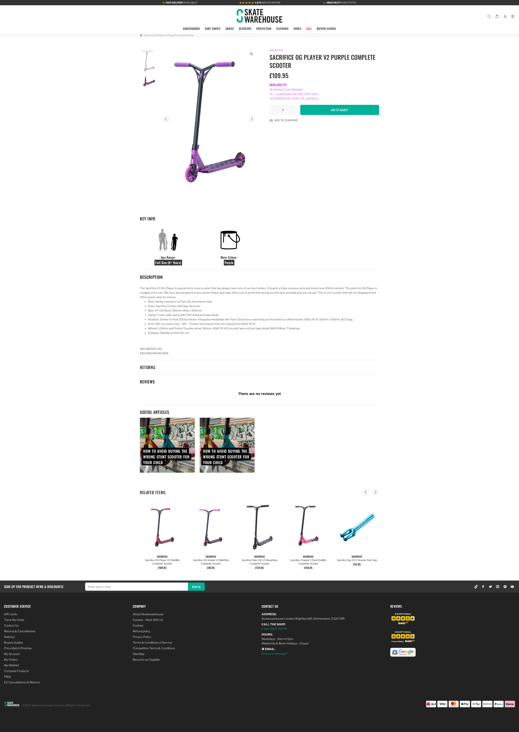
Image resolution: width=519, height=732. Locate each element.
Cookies (138, 625)
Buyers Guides (13, 642)
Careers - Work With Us (148, 619)
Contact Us (11, 625)
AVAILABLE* (182, 2)
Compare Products (16, 671)
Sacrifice (276, 50)
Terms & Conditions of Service (152, 642)
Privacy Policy (142, 637)
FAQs (7, 676)
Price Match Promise (18, 648)
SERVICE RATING (267, 2)
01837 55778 (341, 2)
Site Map (138, 654)
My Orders (11, 659)
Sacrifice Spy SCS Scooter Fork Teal (357, 560)
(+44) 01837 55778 (274, 628)
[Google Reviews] (403, 650)
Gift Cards (10, 614)
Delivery (9, 637)
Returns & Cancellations (19, 631)
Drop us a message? (275, 653)
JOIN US (196, 587)
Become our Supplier (146, 659)
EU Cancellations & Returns (22, 682)
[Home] (141, 35)
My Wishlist (11, 665)
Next (251, 119)
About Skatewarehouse (148, 614)
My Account (12, 654)
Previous (166, 119)
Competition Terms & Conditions (154, 648)
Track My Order (14, 619)
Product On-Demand (287, 89)
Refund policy (141, 631)
